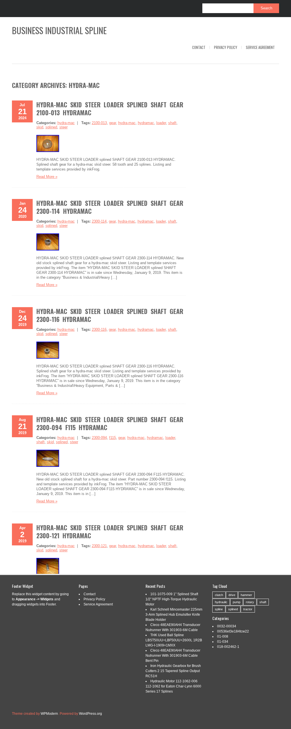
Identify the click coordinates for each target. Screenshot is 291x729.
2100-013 (99, 123)
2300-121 (99, 546)
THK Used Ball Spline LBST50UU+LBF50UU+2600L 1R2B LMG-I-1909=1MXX (174, 640)
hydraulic (221, 602)
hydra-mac (66, 123)
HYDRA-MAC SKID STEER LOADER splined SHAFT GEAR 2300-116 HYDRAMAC (109, 315)
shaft (172, 123)
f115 (112, 438)
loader (161, 123)
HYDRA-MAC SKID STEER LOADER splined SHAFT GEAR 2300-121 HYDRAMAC (109, 531)
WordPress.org (90, 714)
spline (219, 609)
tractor (247, 609)
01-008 (222, 636)
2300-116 (99, 329)
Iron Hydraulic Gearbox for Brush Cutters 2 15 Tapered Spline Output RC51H (173, 671)
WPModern (49, 714)
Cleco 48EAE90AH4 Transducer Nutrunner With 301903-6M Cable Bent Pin (173, 655)
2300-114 (99, 221)
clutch (219, 595)
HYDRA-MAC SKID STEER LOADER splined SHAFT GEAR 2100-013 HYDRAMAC (109, 108)
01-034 (222, 642)
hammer (246, 595)
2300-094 (99, 438)
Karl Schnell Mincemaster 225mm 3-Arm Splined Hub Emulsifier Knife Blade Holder (174, 614)
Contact (198, 47)
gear (112, 123)
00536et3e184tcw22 (233, 631)
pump (236, 602)
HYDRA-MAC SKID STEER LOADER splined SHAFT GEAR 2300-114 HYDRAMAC (109, 206)
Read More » (46, 176)
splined (51, 127)
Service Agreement (260, 47)
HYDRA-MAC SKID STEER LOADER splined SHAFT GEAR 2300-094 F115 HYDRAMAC (109, 423)
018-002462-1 (228, 647)
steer (63, 127)
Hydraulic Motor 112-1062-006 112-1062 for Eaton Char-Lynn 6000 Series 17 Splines (173, 686)
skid (39, 127)
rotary (250, 602)
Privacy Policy (225, 47)
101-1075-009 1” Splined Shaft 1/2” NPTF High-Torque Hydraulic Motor (172, 599)
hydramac (146, 123)
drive (231, 595)
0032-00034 (226, 626)
